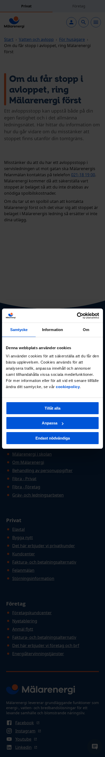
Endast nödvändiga (52, 438)
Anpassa (49, 423)
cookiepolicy (68, 387)
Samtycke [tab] (19, 329)
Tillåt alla (52, 408)
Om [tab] (86, 329)
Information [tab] (52, 329)
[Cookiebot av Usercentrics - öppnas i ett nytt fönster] (77, 315)
